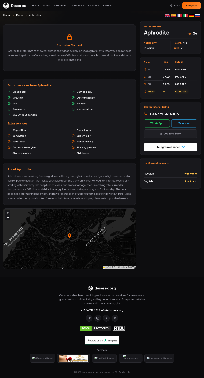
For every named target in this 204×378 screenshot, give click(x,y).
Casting (93, 5)
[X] (115, 318)
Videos (107, 5)
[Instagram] (97, 318)
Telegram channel (168, 147)
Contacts (77, 5)
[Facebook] (106, 318)
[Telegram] (89, 318)
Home (35, 5)
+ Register (191, 5)
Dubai (46, 5)
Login (176, 5)
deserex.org (105, 288)
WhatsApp (156, 123)
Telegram (184, 123)
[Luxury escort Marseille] (159, 358)
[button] (69, 236)
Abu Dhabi (60, 5)
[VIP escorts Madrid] (42, 358)
